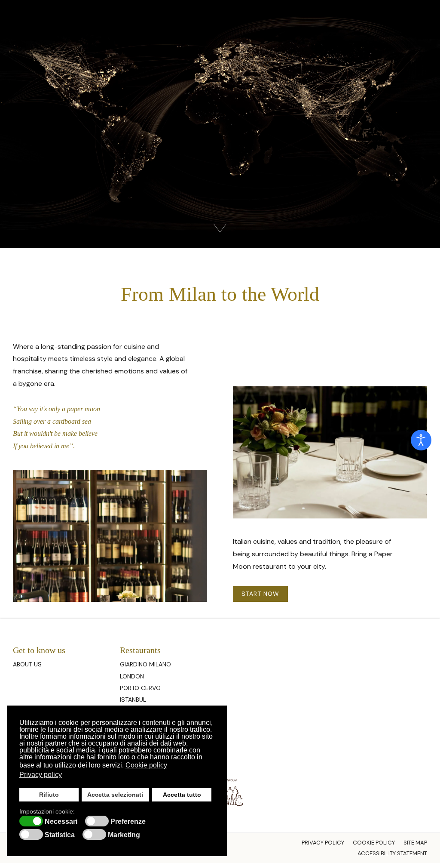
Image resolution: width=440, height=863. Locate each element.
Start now (260, 594)
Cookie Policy (374, 842)
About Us (27, 664)
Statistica (60, 835)
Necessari (61, 821)
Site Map (415, 842)
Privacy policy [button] (40, 774)
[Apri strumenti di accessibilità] (421, 440)
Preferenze (128, 821)
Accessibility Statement (392, 853)
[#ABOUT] (220, 227)
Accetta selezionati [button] (115, 794)
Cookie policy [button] (146, 765)
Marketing (124, 835)
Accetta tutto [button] (182, 794)
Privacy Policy (323, 842)
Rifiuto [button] (49, 794)
